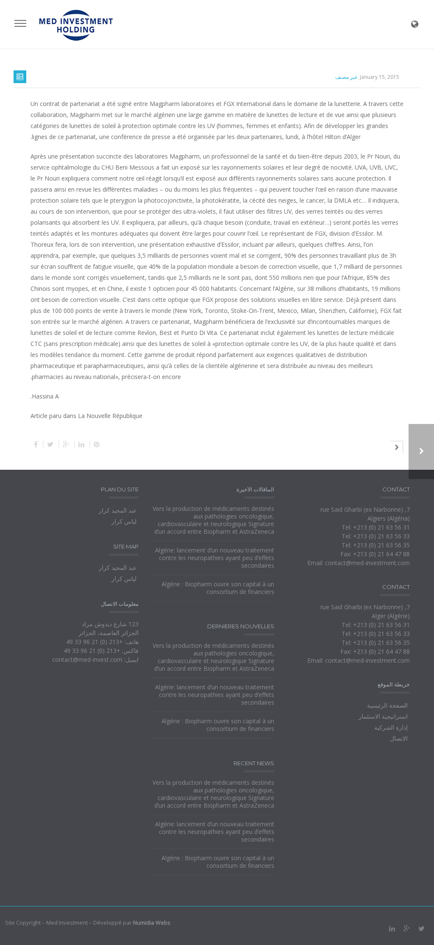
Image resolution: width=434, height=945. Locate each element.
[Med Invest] (76, 24)
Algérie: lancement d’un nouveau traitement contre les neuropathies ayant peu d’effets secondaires (214, 557)
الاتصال (399, 738)
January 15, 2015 (379, 77)
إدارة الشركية (391, 727)
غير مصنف (346, 77)
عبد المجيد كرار (117, 510)
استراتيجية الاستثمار (383, 716)
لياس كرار (123, 521)
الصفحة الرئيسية (387, 705)
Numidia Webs (151, 922)
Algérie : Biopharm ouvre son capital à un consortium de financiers (217, 588)
